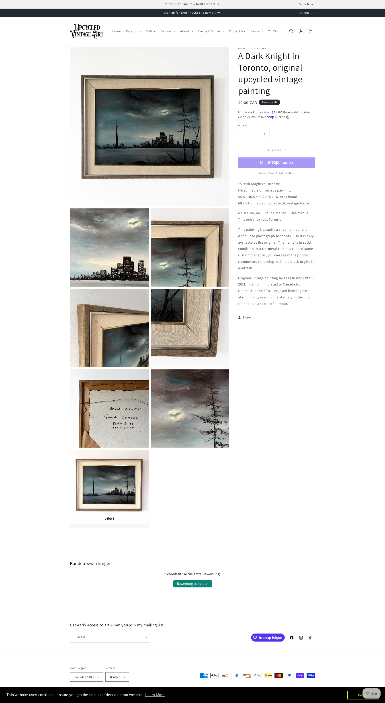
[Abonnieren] (145, 637)
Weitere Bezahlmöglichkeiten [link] (276, 173)
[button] (133, 31)
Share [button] (247, 317)
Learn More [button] (155, 695)
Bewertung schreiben (192, 583)
